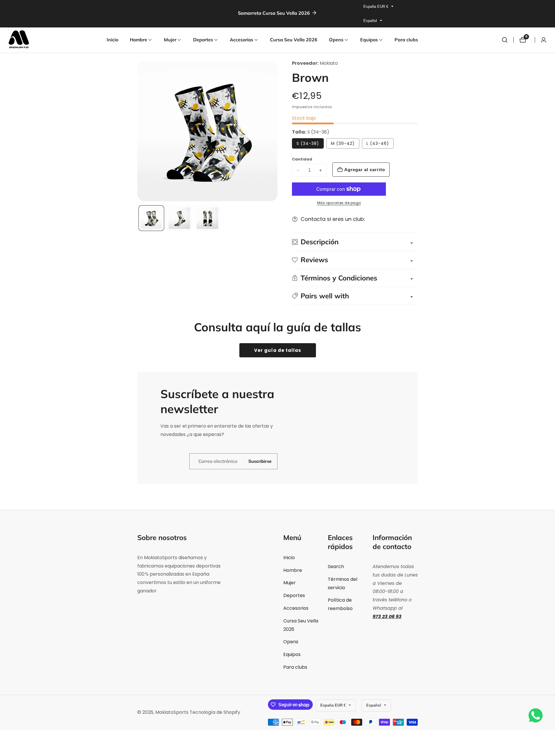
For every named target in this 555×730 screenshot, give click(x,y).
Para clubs (406, 39)
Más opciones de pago (339, 202)
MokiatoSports (171, 712)
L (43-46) (378, 143)
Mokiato (329, 63)
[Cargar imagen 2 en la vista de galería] (179, 218)
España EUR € (376, 6)
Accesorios (295, 608)
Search (336, 566)
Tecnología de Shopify (215, 712)
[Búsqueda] (504, 40)
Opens (290, 641)
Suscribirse (259, 461)
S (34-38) (308, 143)
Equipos (292, 654)
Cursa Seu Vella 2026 (293, 39)
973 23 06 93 (387, 616)
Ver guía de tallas (277, 350)
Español (370, 21)
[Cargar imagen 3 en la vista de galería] (207, 218)
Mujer (289, 582)
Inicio (112, 39)
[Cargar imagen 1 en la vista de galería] (151, 218)
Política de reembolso (340, 604)
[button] (138, 40)
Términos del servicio (342, 583)
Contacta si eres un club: (333, 219)
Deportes (294, 595)
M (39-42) (343, 143)
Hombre (292, 570)
